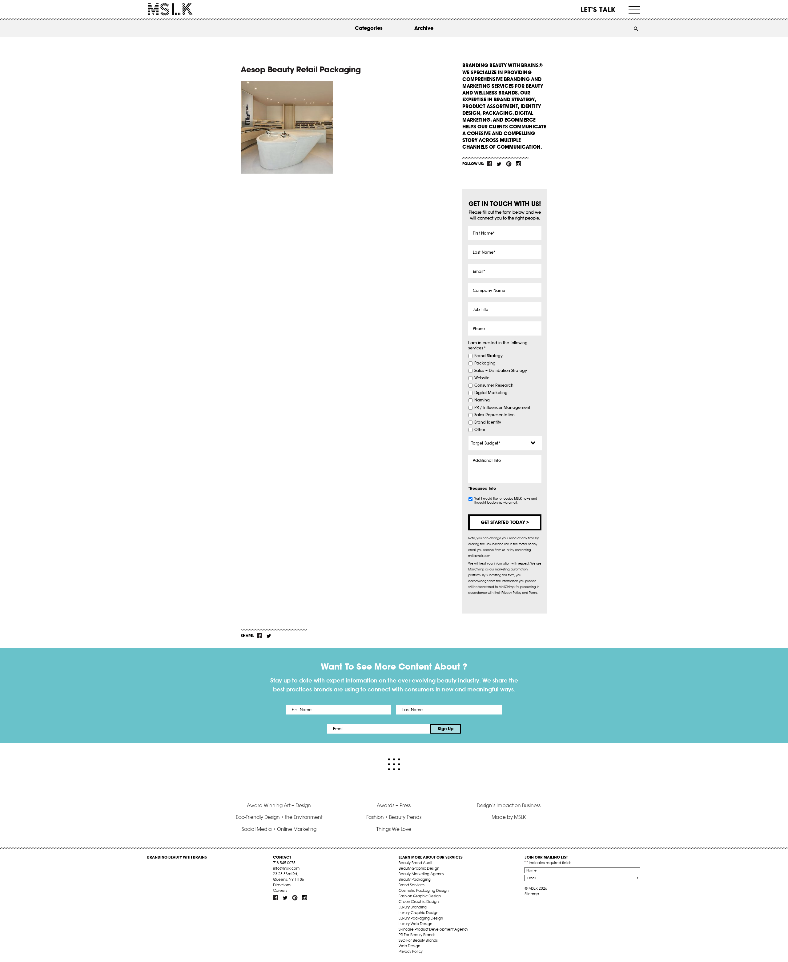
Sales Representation (494, 415)
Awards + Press (394, 805)
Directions (282, 885)
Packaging (485, 363)
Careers (280, 890)
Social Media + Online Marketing (279, 829)
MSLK (170, 9)
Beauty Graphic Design (419, 868)
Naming (482, 400)
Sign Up (445, 728)
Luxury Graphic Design (418, 912)
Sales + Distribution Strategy (500, 370)
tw (499, 164)
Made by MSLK (509, 817)
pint (509, 164)
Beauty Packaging (415, 879)
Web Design (409, 946)
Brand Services (411, 885)
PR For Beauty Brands (417, 934)
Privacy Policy (411, 951)
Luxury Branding (413, 907)
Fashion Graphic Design (420, 896)
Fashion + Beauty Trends (393, 817)
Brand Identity (487, 422)
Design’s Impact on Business (509, 805)
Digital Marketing (491, 392)
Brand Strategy (488, 355)
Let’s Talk (598, 9)
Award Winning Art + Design (279, 805)
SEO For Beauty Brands (418, 940)
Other (479, 429)
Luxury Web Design (415, 923)
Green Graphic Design (419, 901)
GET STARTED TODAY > (505, 522)
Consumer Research (493, 385)
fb (489, 164)
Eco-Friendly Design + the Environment (279, 817)
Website (481, 378)
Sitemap (532, 894)
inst (518, 164)
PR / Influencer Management (502, 407)
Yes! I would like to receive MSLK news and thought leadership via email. (505, 501)
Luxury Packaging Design (421, 918)
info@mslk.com (286, 868)
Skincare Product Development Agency (433, 929)
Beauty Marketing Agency (421, 873)
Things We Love (393, 829)
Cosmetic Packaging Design (423, 890)
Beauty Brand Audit (415, 862)
